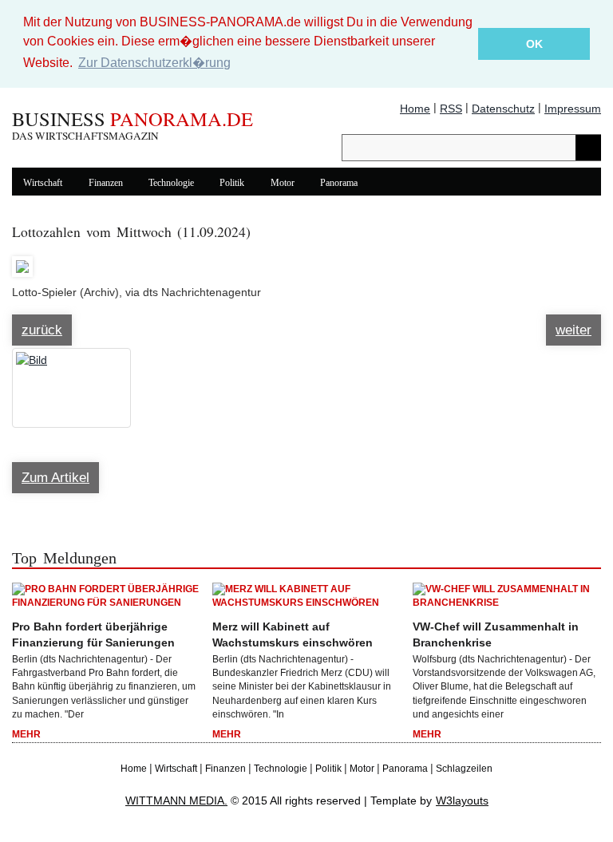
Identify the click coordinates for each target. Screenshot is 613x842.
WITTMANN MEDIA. (176, 800)
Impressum (572, 108)
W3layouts (462, 800)
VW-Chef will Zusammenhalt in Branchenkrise (496, 634)
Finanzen (106, 183)
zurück (42, 330)
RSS (451, 108)
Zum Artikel (55, 477)
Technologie (171, 183)
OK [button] (534, 44)
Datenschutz (503, 108)
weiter (573, 330)
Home (415, 108)
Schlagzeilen (464, 768)
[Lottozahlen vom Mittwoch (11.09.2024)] (22, 259)
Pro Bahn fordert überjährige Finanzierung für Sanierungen (93, 634)
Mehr (26, 734)
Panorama (339, 183)
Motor (283, 183)
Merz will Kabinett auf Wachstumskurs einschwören (292, 634)
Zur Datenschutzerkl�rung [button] (154, 62)
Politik (231, 183)
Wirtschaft (42, 183)
